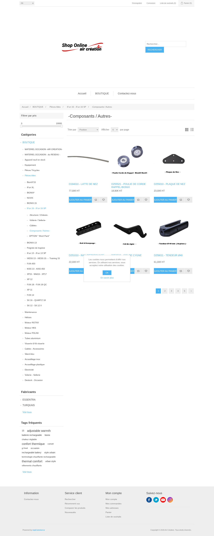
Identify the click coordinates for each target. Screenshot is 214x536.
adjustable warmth (39, 430)
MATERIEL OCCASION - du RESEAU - (42, 154)
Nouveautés (70, 512)
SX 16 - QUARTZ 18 (36, 300)
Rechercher (155, 50)
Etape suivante (191, 291)
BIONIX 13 (32, 242)
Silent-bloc (29, 354)
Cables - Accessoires (34, 349)
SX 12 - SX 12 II (34, 305)
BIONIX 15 (32, 203)
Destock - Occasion (34, 380)
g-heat (25, 448)
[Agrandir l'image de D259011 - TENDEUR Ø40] (173, 230)
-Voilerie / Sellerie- (37, 220)
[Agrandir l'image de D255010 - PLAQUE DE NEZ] (173, 159)
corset (51, 444)
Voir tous (27, 412)
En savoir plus (107, 278)
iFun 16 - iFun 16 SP (36, 208)
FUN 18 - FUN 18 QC (37, 284)
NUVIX (30, 198)
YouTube (163, 500)
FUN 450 (31, 263)
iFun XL (30, 187)
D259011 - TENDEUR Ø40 (168, 255)
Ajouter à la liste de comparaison (96, 200)
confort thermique (33, 443)
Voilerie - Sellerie (32, 375)
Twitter (156, 500)
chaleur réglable (29, 439)
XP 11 (29, 290)
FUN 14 (30, 295)
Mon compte (111, 499)
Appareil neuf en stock (35, 160)
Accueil (82, 93)
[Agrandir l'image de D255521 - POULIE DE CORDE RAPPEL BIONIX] (130, 159)
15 (23, 430)
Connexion (151, 3)
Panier (109, 512)
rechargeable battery (31, 452)
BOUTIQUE (102, 93)
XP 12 (29, 279)
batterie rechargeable (32, 435)
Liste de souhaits (113, 517)
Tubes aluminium (32, 338)
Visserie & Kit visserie (34, 343)
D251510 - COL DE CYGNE (126, 255)
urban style (50, 461)
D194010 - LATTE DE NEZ (83, 184)
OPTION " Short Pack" (39, 236)
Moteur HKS (30, 328)
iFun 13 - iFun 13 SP (36, 253)
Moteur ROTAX (32, 322)
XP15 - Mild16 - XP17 (37, 274)
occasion (35, 448)
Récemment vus (72, 503)
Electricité (29, 370)
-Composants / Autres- (39, 231)
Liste (192, 129)
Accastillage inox (32, 359)
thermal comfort (32, 461)
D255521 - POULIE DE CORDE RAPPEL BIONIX (128, 185)
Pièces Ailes (30, 175)
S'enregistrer (137, 3)
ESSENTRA (29, 399)
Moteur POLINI (32, 333)
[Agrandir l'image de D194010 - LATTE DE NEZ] (88, 159)
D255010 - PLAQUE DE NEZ (169, 184)
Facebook (149, 500)
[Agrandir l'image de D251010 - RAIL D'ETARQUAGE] (88, 230)
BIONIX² (31, 192)
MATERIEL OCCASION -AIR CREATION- (43, 149)
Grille (186, 129)
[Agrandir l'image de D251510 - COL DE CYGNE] (130, 230)
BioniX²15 (31, 182)
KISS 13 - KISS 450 (36, 269)
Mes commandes (113, 503)
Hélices (28, 317)
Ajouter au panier (80, 200)
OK (107, 273)
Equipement (30, 165)
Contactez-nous (127, 93)
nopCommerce (38, 530)
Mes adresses (112, 508)
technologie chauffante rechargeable (39, 457)
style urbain (49, 452)
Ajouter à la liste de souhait (103, 200)
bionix (47, 435)
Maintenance (31, 312)
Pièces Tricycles (32, 170)
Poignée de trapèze (36, 248)
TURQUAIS (29, 405)
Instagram (170, 500)
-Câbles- (33, 225)
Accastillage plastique (35, 364)
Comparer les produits (75, 508)
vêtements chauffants (32, 465)
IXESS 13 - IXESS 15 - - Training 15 (43, 258)
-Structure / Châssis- (38, 215)
